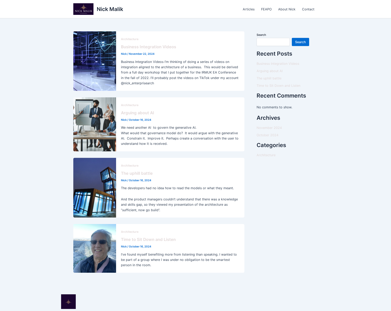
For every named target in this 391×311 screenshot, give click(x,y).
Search (261, 34)
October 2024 (267, 135)
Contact (308, 9)
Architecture (129, 39)
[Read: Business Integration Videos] (94, 61)
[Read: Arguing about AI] (94, 124)
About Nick (286, 9)
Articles (249, 9)
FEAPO (266, 9)
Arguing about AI (137, 112)
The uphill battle (137, 173)
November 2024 (269, 128)
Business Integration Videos (148, 46)
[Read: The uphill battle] (94, 187)
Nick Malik (110, 9)
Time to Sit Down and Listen (148, 239)
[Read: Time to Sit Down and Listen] (94, 248)
